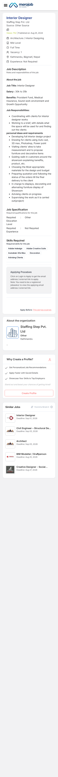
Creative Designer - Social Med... (30, 467)
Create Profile (29, 393)
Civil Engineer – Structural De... (33, 428)
